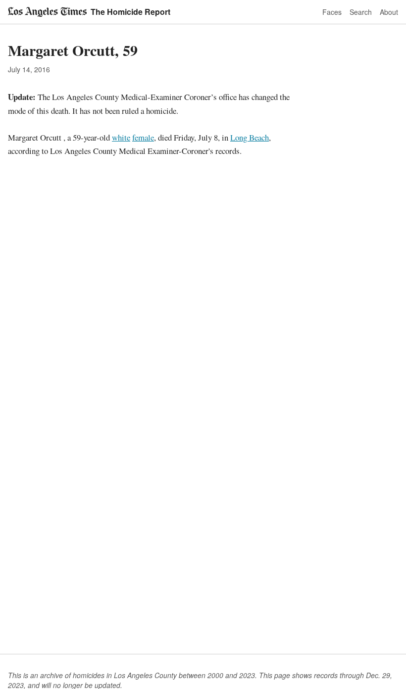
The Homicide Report (130, 11)
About (389, 12)
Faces (332, 12)
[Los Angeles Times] (47, 12)
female (143, 137)
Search (361, 12)
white (121, 137)
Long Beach (249, 137)
